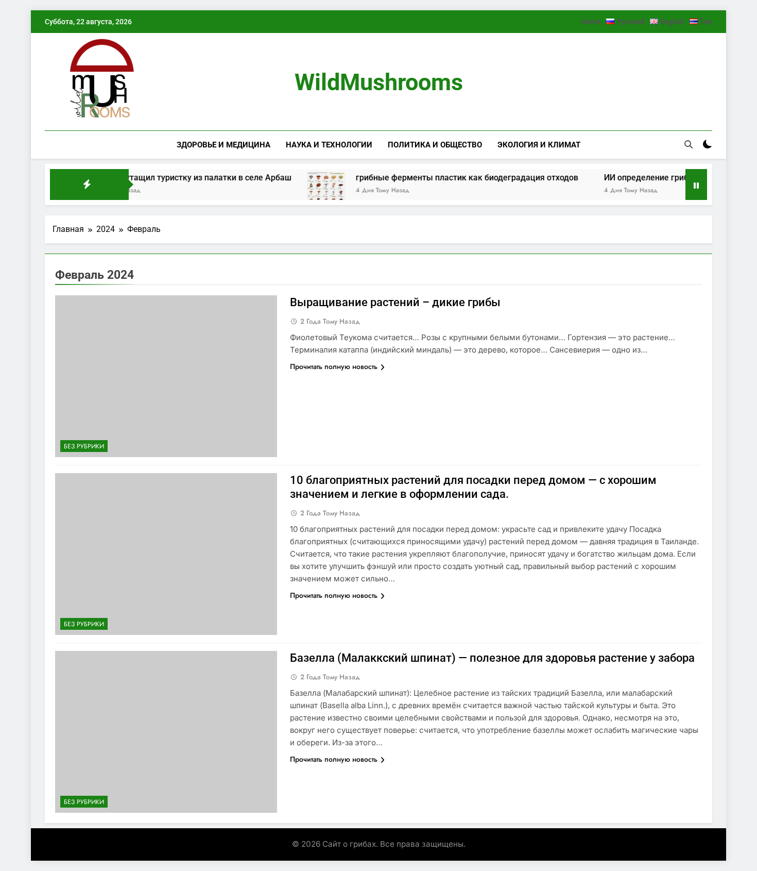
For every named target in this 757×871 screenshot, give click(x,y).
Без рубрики (84, 446)
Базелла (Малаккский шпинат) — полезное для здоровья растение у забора (492, 657)
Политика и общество (435, 144)
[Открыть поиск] (688, 144)
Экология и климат (538, 144)
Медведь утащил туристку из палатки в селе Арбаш (170, 177)
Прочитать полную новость (333, 366)
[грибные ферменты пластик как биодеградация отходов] (306, 191)
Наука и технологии (329, 144)
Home (591, 22)
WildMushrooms (379, 82)
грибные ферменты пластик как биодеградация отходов (447, 177)
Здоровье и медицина (223, 144)
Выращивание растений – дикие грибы (395, 302)
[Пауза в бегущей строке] (696, 184)
